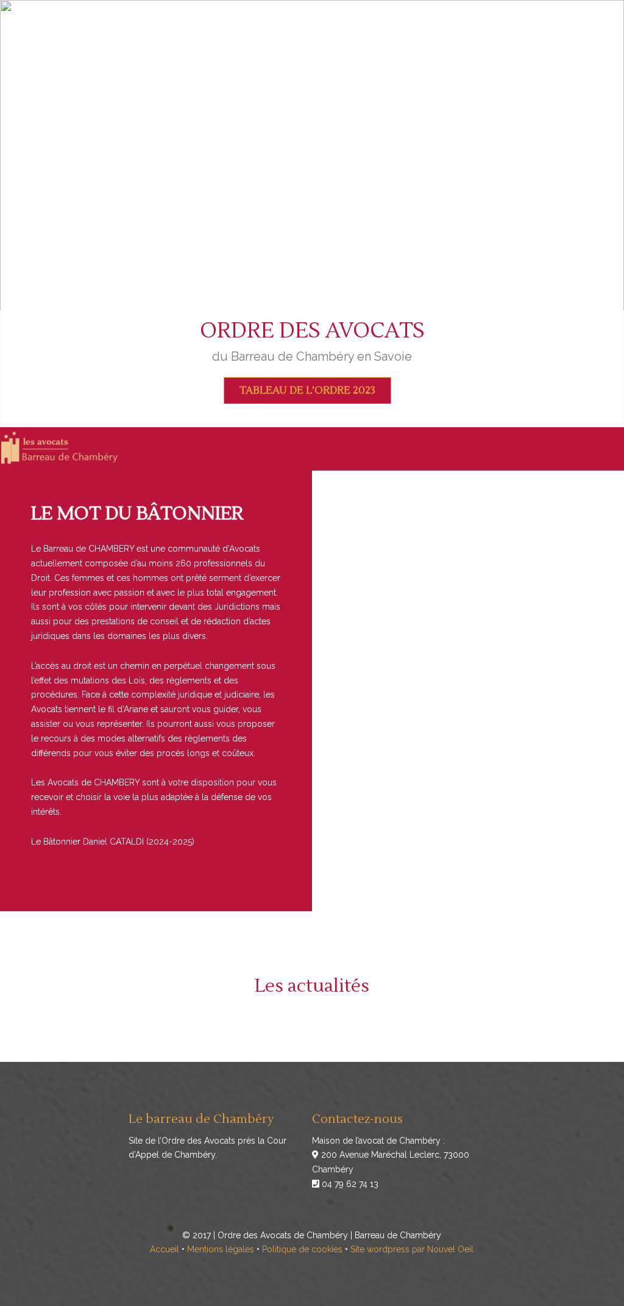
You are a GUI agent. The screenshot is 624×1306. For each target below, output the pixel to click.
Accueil (164, 1249)
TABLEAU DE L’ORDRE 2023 (307, 390)
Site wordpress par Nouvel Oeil (411, 1249)
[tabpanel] (312, 213)
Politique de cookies (302, 1249)
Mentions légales (220, 1249)
